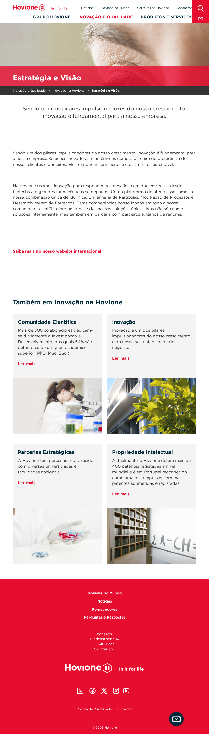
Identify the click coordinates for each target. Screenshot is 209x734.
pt (200, 18)
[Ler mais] (57, 423)
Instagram (116, 690)
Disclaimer (125, 709)
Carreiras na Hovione (153, 8)
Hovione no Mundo (115, 8)
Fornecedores (104, 609)
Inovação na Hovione (68, 90)
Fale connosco (176, 719)
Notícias (87, 8)
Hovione (40, 7)
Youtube (126, 690)
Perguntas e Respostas (104, 617)
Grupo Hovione (52, 16)
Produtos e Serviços (166, 16)
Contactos (184, 8)
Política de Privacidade (94, 709)
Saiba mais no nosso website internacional (57, 251)
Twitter (104, 691)
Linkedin (80, 690)
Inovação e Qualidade (105, 16)
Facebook (92, 690)
